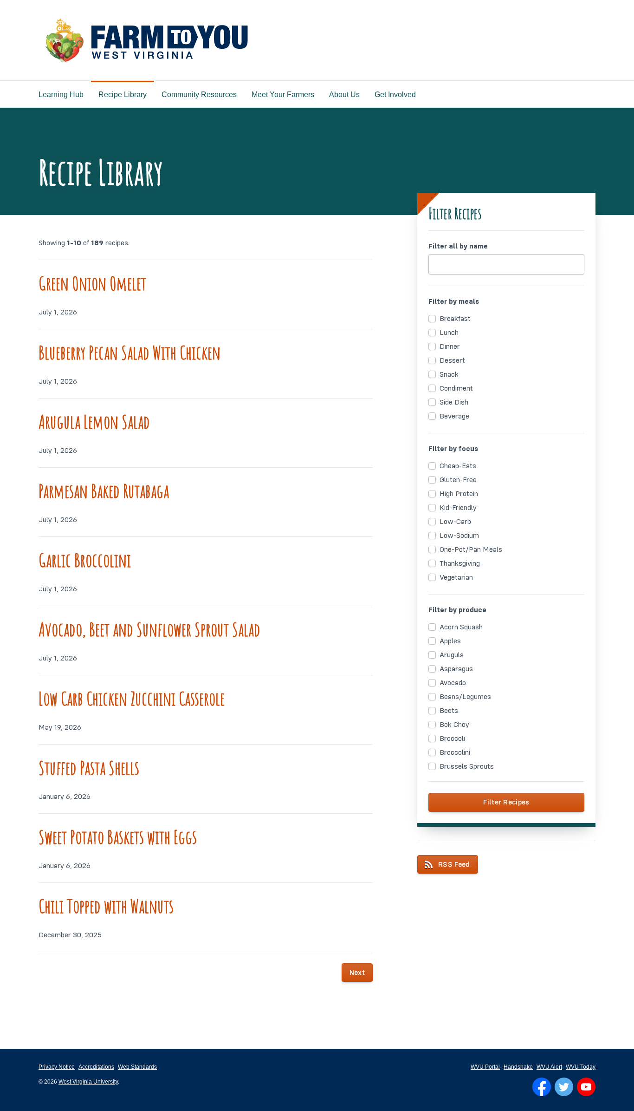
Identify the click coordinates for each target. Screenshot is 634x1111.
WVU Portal (485, 1067)
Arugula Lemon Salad (94, 421)
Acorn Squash (461, 627)
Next (357, 972)
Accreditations (96, 1067)
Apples (450, 641)
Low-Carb (455, 521)
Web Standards (137, 1067)
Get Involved (395, 94)
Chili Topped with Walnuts (106, 906)
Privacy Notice (57, 1067)
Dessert (452, 360)
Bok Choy (454, 724)
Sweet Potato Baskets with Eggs (118, 837)
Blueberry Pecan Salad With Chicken (129, 352)
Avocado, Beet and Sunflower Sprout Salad (149, 629)
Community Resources (199, 94)
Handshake (518, 1067)
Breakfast (455, 318)
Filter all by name (458, 246)
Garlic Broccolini (85, 560)
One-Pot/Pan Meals (471, 549)
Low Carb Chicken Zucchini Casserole (132, 698)
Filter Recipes (506, 802)
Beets (449, 710)
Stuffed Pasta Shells (89, 767)
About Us (344, 94)
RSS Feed (454, 864)
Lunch (449, 332)
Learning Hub (61, 94)
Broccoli (452, 738)
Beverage (454, 416)
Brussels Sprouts (467, 766)
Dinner (450, 346)
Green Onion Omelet (92, 283)
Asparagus (456, 669)
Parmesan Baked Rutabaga (104, 491)
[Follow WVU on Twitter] (564, 1087)
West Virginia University (88, 1081)
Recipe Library (122, 94)
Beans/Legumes (465, 697)
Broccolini (455, 752)
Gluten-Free (458, 480)
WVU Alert (549, 1067)
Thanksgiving (460, 563)
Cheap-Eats (458, 466)
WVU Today (580, 1067)
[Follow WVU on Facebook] (541, 1087)
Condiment (456, 388)
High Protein (459, 494)
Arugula (452, 655)
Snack (449, 374)
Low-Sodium (459, 535)
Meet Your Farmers (283, 94)
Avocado (453, 683)
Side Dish (454, 402)
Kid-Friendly (458, 507)
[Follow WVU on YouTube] (586, 1087)
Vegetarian (456, 577)
